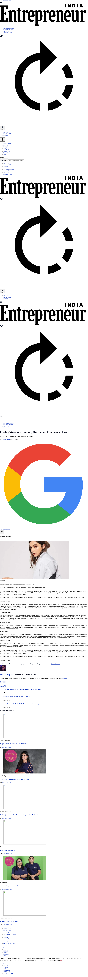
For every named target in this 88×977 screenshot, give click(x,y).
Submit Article (7, 133)
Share (2, 530)
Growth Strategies (8, 29)
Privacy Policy (7, 930)
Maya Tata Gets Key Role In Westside (13, 744)
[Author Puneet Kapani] (3, 671)
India (4, 148)
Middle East (6, 151)
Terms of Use (7, 928)
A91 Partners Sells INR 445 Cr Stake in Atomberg (21, 704)
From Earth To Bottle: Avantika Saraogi (14, 779)
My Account (6, 132)
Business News (7, 32)
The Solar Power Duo (7, 850)
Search (2, 157)
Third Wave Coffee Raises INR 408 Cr (16, 697)
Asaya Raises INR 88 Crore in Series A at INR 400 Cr (22, 689)
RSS (4, 955)
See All (2, 686)
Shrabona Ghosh (6, 747)
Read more (65, 678)
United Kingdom (8, 153)
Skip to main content (5, 0)
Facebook (6, 948)
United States (7, 143)
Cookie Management (9, 943)
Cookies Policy (7, 933)
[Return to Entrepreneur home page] (43, 25)
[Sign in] (1, 418)
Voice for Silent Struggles (9, 921)
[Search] (1, 36)
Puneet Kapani (6, 439)
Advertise (6, 942)
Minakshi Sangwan (7, 853)
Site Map (5, 937)
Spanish (5, 145)
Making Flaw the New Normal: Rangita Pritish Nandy (19, 815)
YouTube (5, 952)
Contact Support (7, 939)
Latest (3, 682)
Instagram (6, 954)
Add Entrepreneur (5, 529)
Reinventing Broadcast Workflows (12, 886)
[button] (44, 302)
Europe (5, 154)
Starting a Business (8, 28)
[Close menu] (1, 420)
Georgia (5, 146)
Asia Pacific (6, 150)
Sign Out (5, 135)
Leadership (6, 31)
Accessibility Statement (9, 934)
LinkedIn (5, 951)
